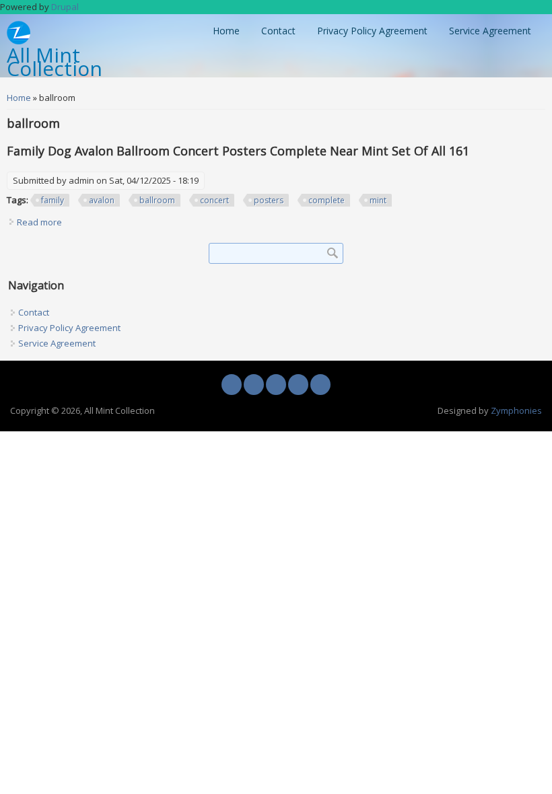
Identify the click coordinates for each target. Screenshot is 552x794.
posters (268, 200)
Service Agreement (490, 30)
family (52, 200)
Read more (39, 222)
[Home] (18, 41)
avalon (101, 200)
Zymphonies (516, 410)
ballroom (157, 200)
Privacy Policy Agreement (372, 30)
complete (326, 200)
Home (226, 30)
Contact (278, 30)
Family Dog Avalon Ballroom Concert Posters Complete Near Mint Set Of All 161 (238, 151)
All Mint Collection (54, 62)
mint (378, 200)
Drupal (65, 7)
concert (214, 200)
